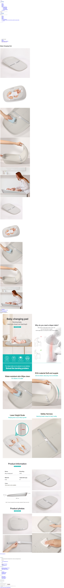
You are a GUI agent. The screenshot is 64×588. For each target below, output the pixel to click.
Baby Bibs (3, 309)
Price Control (5, 8)
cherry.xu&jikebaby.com (5, 561)
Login (3, 587)
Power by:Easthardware (7, 587)
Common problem (4, 572)
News (2, 17)
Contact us (3, 20)
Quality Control (5, 7)
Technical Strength (4, 19)
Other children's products (5, 41)
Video (2, 18)
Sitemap (1, 587)
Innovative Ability (5, 9)
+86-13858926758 (4, 565)
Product (3, 16)
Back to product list (2, 553)
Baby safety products (4, 568)
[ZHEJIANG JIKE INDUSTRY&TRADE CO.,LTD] (2, 2)
